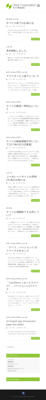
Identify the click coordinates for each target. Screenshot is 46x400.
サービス (9, 19)
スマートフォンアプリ (13, 72)
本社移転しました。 (17, 50)
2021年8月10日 (21, 54)
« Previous (10, 347)
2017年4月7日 (20, 218)
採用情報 (11, 366)
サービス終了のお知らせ (20, 23)
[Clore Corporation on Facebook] (23, 393)
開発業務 (11, 362)
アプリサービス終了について (22, 76)
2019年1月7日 (20, 183)
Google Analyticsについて (16, 368)
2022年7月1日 (20, 26)
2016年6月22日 (21, 254)
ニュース (16, 19)
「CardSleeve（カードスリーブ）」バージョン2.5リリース (22, 286)
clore (10, 26)
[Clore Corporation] (21, 6)
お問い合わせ (12, 371)
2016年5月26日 (21, 292)
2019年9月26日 (21, 112)
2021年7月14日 (21, 79)
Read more (35, 39)
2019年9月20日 (21, 148)
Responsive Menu (38, 5)
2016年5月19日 (21, 328)
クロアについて (13, 364)
